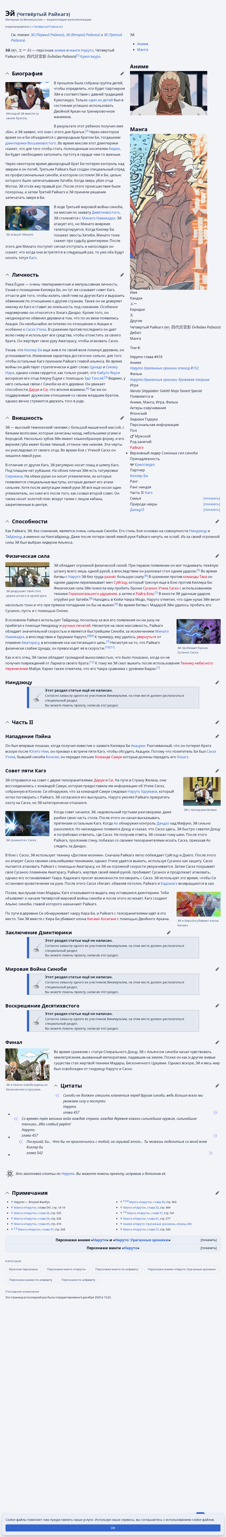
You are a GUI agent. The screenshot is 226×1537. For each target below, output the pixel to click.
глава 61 (153, 1218)
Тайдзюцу (13, 536)
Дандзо (163, 823)
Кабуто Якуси (108, 372)
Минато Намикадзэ (98, 218)
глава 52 (153, 1207)
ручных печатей (76, 625)
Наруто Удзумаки (142, 791)
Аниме (142, 43)
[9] (116, 604)
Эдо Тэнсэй (93, 378)
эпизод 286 (184, 1224)
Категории (13, 1261)
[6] (146, 576)
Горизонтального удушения (93, 593)
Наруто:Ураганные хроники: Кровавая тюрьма (169, 379)
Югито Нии (39, 751)
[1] (77, 55)
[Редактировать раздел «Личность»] (122, 274)
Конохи (52, 756)
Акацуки (138, 745)
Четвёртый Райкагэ (47, 27)
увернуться (146, 636)
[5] (198, 570)
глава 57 (47, 1229)
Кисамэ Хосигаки (101, 918)
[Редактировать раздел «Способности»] (217, 521)
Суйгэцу (120, 582)
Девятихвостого (106, 212)
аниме (60, 50)
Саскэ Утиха (36, 329)
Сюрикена (14, 476)
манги (75, 50)
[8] (90, 598)
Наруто (87, 50)
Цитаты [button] (71, 1085)
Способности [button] (29, 521)
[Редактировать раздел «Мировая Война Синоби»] (217, 969)
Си (45, 389)
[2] (86, 130)
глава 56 (43, 1213)
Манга (142, 49)
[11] (112, 647)
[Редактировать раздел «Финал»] (217, 1042)
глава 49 (159, 1202)
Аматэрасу (30, 642)
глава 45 (43, 1224)
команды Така (195, 576)
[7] (156, 593)
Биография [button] (27, 73)
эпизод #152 (164, 368)
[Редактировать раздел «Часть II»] (217, 722)
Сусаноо (150, 588)
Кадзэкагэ (169, 883)
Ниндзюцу (198, 530)
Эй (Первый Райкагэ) (47, 34)
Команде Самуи (108, 756)
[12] (91, 662)
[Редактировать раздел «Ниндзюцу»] (217, 682)
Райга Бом (145, 593)
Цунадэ (96, 367)
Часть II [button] (22, 722)
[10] (107, 647)
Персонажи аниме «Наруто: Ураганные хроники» (182, 1269)
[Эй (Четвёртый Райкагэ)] (168, 92)
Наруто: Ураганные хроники (154, 1224)
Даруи (34, 389)
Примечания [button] (30, 1193)
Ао (116, 823)
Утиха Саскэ (168, 588)
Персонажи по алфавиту (78, 1280)
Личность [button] (25, 274)
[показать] (211, 498)
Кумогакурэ (145, 464)
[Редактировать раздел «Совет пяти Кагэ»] (217, 770)
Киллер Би (139, 475)
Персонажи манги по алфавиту (116, 1269)
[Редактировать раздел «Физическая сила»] (217, 556)
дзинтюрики (15, 143)
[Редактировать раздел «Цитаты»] (217, 1085)
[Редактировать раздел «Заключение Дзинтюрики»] (169, 932)
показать (209, 1240)
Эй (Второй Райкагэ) (83, 34)
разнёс (110, 576)
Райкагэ (136, 447)
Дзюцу (135, 509)
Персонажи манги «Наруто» (66, 1269)
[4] (87, 388)
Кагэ (149, 492)
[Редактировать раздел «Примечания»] (217, 1193)
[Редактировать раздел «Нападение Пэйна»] (217, 736)
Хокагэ (182, 756)
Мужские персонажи (23, 1269)
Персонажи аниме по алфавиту (30, 1280)
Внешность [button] (27, 417)
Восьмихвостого (41, 143)
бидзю (114, 148)
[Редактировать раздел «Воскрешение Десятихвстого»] (217, 1005)
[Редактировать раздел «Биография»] (122, 73)
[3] (105, 377)
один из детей (101, 100)
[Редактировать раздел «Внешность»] (122, 417)
